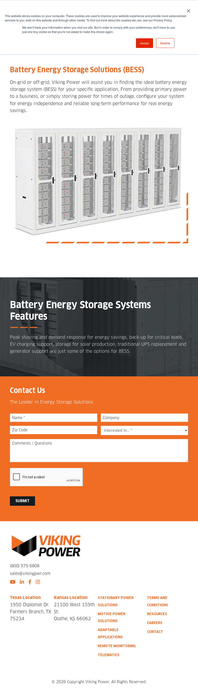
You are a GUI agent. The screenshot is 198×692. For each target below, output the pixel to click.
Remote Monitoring (117, 646)
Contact (155, 631)
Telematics (108, 654)
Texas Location (25, 597)
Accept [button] (144, 43)
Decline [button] (165, 43)
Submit (22, 500)
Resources (157, 614)
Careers (154, 622)
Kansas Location (71, 597)
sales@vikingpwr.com (30, 573)
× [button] (188, 9)
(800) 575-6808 (24, 565)
